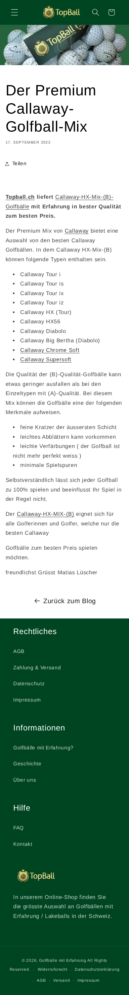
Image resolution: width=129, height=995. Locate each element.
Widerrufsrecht (52, 969)
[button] (14, 12)
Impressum (27, 700)
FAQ (18, 827)
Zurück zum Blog (69, 601)
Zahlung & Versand (37, 667)
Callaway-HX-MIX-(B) (45, 514)
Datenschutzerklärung (97, 969)
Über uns (24, 780)
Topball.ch (20, 197)
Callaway (77, 231)
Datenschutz (29, 683)
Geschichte (27, 763)
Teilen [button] (19, 163)
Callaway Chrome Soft (49, 350)
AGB (18, 651)
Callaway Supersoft (45, 359)
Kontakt (22, 844)
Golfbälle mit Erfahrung (62, 960)
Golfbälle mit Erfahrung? (43, 747)
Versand (61, 980)
